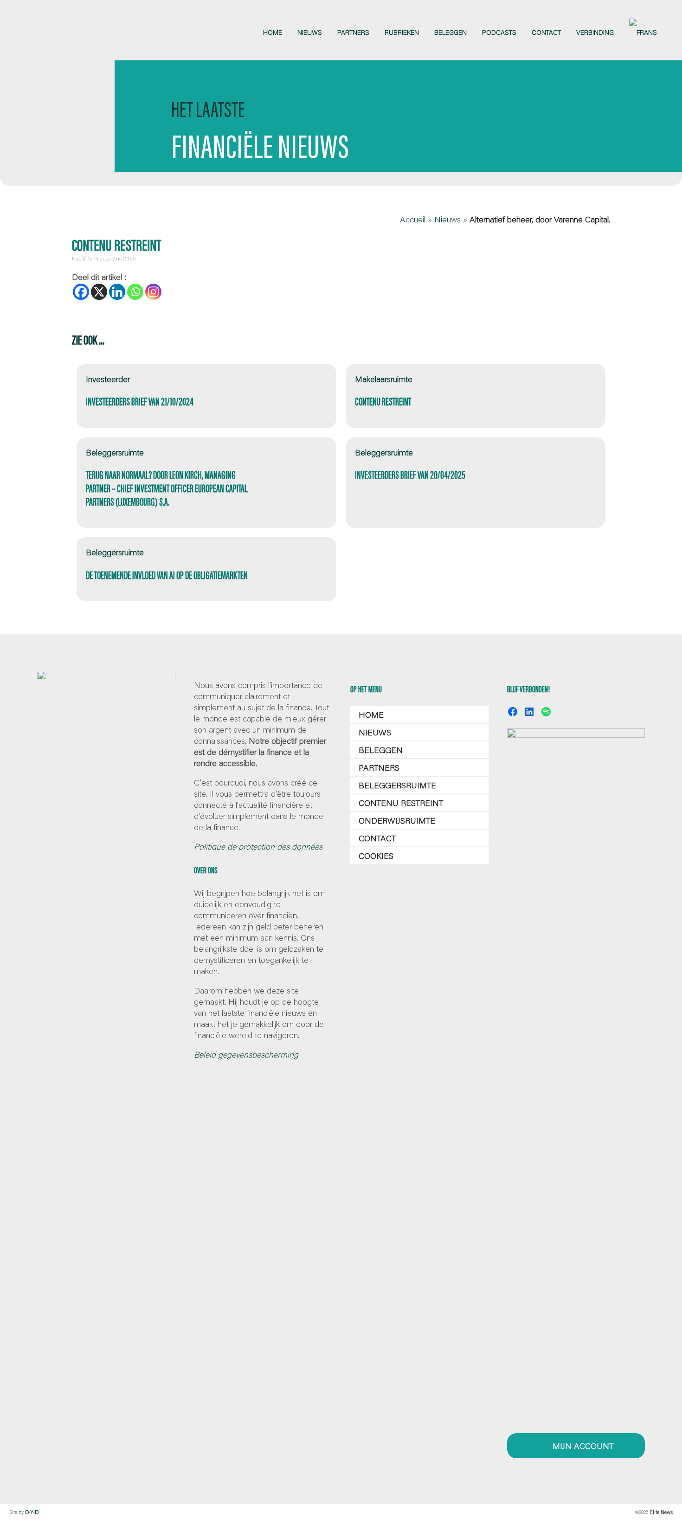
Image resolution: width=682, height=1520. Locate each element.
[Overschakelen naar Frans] (643, 32)
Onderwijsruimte (397, 820)
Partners (379, 767)
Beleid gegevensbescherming (246, 1054)
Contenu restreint (401, 802)
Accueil (412, 219)
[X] (99, 292)
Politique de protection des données (258, 846)
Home (371, 714)
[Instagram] (153, 292)
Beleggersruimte (397, 785)
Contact (377, 838)
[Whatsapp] (135, 292)
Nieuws (447, 219)
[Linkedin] (117, 292)
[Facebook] (81, 292)
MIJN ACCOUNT (581, 1445)
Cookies (376, 855)
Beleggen (381, 749)
